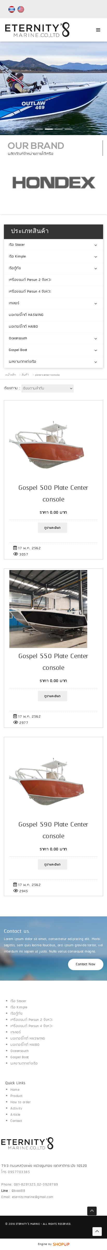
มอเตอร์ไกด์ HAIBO (23, 327)
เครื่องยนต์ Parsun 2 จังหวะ (30, 280)
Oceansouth (18, 338)
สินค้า (25, 375)
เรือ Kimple (17, 257)
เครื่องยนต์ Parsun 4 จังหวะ (30, 292)
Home (14, 1090)
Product (16, 1096)
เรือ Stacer (17, 245)
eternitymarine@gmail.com (33, 1197)
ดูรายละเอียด (52, 528)
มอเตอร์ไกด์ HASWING (26, 315)
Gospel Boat (18, 350)
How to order (20, 1102)
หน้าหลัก (10, 375)
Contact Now (86, 964)
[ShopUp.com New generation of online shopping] (61, 1244)
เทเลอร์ (14, 303)
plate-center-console (47, 375)
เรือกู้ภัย (15, 268)
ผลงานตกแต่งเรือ (22, 362)
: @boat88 (13, 1191)
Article (15, 1115)
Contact (16, 1121)
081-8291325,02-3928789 (36, 1185)
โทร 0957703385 (15, 1172)
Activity (16, 1109)
